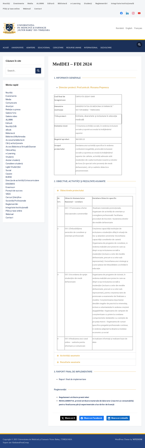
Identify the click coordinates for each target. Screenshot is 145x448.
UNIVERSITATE (17, 48)
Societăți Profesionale (16, 201)
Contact (38, 9)
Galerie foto (11, 113)
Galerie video (11, 116)
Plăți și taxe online (11, 9)
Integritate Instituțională (122, 3)
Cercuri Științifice (13, 197)
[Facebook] (121, 13)
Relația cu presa (13, 109)
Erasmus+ (10, 187)
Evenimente (18, 3)
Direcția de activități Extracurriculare (22, 180)
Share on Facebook (93, 418)
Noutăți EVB (11, 126)
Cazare (9, 174)
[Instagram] (133, 13)
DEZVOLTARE (106, 48)
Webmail (27, 9)
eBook (8, 130)
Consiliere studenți (14, 163)
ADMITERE (30, 48)
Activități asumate (70, 355)
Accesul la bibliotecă (15, 140)
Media (30, 3)
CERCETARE (58, 48)
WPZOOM (137, 439)
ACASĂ (6, 48)
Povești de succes (14, 191)
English (129, 28)
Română (120, 28)
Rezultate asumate (70, 362)
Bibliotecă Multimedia (15, 136)
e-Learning (75, 3)
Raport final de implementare (72, 379)
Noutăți (6, 3)
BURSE (9, 177)
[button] (5, 43)
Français (138, 28)
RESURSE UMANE (73, 48)
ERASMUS (10, 184)
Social (8, 170)
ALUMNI (40, 3)
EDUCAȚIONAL (44, 48)
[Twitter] (127, 13)
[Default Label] (139, 13)
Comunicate (11, 103)
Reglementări (101, 3)
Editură (50, 3)
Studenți (88, 3)
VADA (8, 194)
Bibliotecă (62, 3)
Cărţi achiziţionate (14, 143)
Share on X (70, 418)
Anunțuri (9, 106)
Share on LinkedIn (119, 418)
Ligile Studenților (13, 167)
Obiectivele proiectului (72, 190)
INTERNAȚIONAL (91, 48)
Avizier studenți (13, 160)
